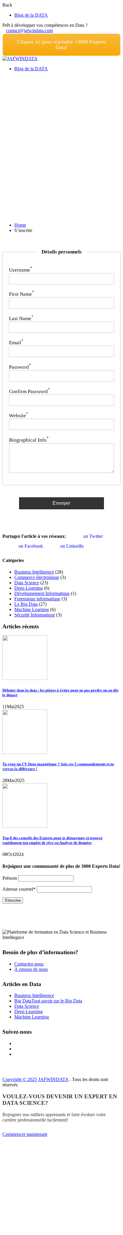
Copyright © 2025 (19, 1079)
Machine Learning (31, 609)
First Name (21, 294)
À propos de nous (31, 969)
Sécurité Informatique (34, 614)
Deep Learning (28, 588)
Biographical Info (29, 440)
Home (20, 225)
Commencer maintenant (24, 1134)
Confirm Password (29, 391)
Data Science (26, 582)
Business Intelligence (34, 571)
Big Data (48, 1000)
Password (20, 367)
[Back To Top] (4, 1229)
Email (16, 342)
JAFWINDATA (53, 1079)
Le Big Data (26, 604)
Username (20, 270)
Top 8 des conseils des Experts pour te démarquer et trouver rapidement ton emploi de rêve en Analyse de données (52, 840)
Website (18, 415)
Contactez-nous (29, 963)
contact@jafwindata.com (29, 30)
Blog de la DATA (31, 15)
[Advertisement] (61, 137)
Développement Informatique (42, 593)
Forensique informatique (37, 598)
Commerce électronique (36, 577)
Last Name (21, 318)
